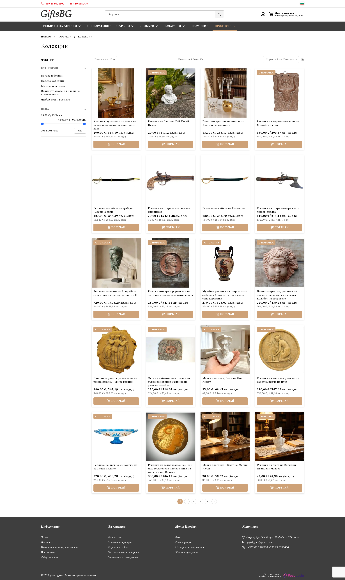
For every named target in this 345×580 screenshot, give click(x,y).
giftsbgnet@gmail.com (260, 542)
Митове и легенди (53, 86)
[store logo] (56, 14)
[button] (302, 3)
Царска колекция (53, 81)
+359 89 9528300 (258, 547)
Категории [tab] (49, 68)
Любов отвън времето (55, 99)
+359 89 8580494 (279, 547)
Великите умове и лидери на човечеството (60, 92)
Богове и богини (52, 75)
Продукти (65, 37)
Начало (46, 37)
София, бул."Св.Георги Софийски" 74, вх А (272, 537)
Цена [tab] (45, 109)
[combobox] (164, 14)
